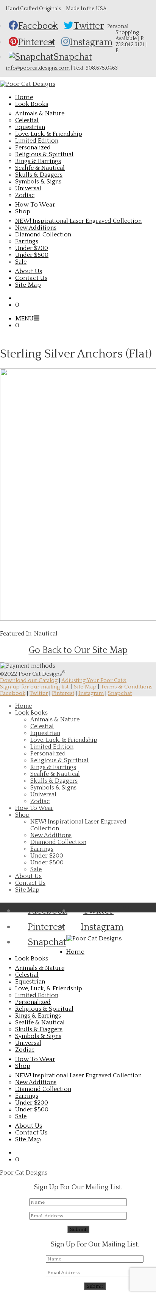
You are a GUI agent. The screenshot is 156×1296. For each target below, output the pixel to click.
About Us (28, 876)
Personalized (33, 147)
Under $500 (31, 255)
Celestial (27, 120)
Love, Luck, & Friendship (48, 134)
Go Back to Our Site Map (78, 650)
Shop (22, 814)
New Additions (35, 227)
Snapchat (120, 693)
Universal (28, 188)
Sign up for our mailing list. (35, 687)
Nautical (46, 633)
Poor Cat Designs (23, 1172)
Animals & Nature (39, 113)
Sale (21, 261)
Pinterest (63, 693)
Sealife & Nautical (40, 168)
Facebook (12, 693)
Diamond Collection (43, 234)
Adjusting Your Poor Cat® (93, 680)
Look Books (31, 712)
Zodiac (24, 195)
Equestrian (30, 127)
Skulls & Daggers (38, 174)
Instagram (91, 693)
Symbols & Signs (38, 181)
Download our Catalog (29, 680)
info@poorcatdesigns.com (38, 68)
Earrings (26, 241)
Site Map (85, 687)
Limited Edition (36, 140)
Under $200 (31, 248)
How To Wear (34, 808)
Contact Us (30, 883)
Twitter (39, 693)
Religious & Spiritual (44, 154)
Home (23, 705)
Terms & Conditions (126, 687)
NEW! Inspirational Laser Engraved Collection (78, 221)
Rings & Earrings (38, 161)
